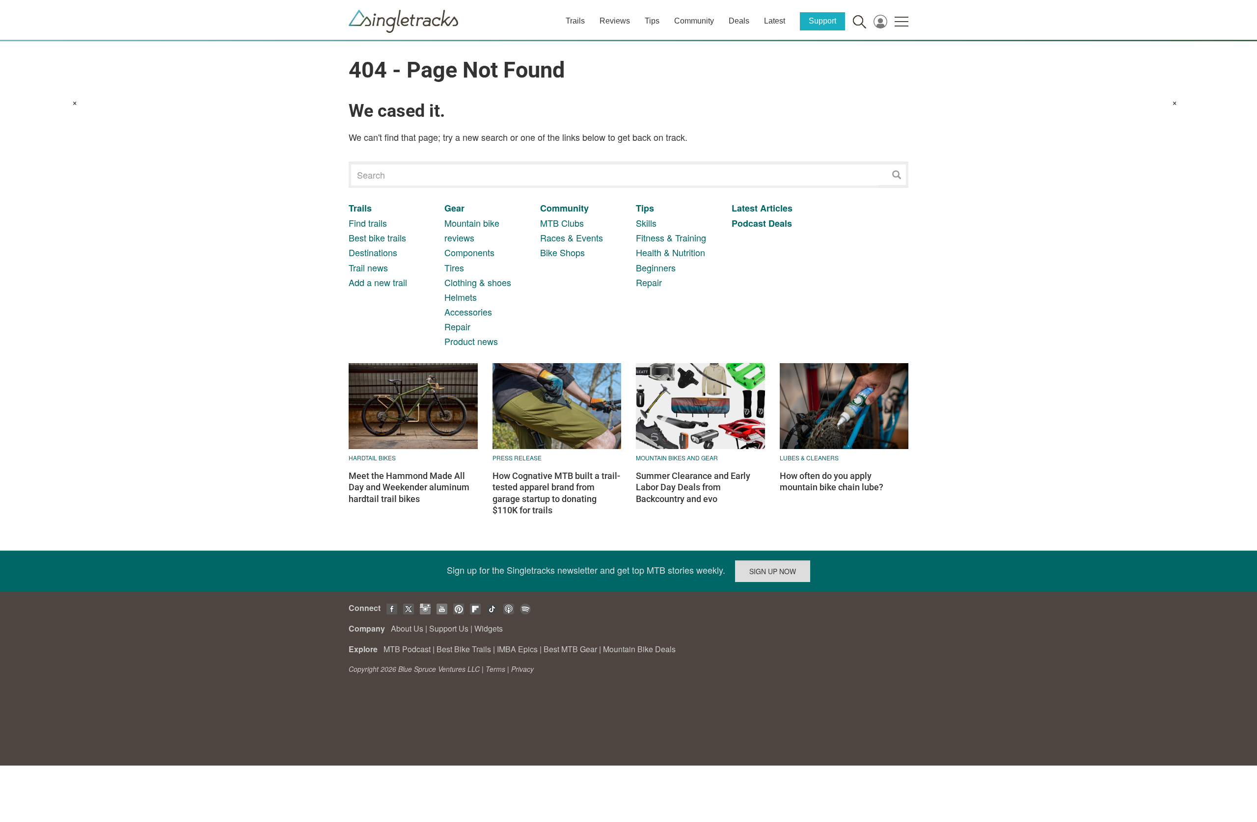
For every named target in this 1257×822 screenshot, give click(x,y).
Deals (739, 21)
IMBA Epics (517, 649)
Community (694, 21)
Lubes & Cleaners (809, 457)
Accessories (468, 311)
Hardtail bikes (372, 457)
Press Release (517, 457)
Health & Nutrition (670, 252)
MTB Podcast (407, 649)
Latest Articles (762, 208)
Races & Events (571, 237)
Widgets (488, 628)
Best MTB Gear (570, 649)
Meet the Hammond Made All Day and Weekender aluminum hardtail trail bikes (409, 487)
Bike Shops (562, 252)
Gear (454, 208)
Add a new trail (378, 282)
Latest (774, 21)
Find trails (368, 222)
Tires (454, 267)
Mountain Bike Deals (639, 649)
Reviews (615, 21)
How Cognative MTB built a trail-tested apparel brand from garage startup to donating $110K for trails (556, 493)
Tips (652, 21)
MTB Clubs (562, 222)
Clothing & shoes (477, 282)
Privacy (522, 669)
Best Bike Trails (464, 649)
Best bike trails (377, 237)
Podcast (749, 223)
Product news (471, 341)
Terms (495, 669)
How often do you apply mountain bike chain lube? (831, 481)
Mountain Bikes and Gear (677, 457)
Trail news (368, 267)
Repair (457, 326)
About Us (407, 628)
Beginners (656, 267)
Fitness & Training (671, 237)
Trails (575, 21)
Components (469, 252)
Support (822, 21)
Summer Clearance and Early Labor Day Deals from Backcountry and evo (693, 487)
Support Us (448, 628)
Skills (646, 222)
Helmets (460, 297)
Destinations (373, 252)
